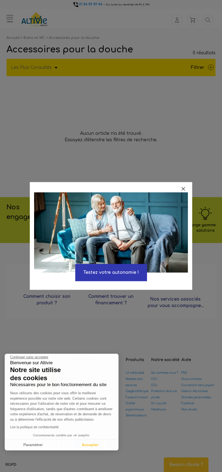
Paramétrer (34, 445)
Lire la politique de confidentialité (35, 427)
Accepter (91, 445)
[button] (10, 464)
